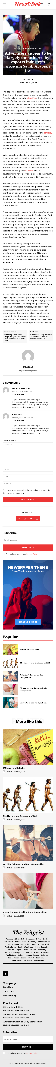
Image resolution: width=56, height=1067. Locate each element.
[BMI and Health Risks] (10, 649)
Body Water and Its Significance (34, 702)
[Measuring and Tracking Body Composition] (10, 689)
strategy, (48, 133)
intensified (31, 98)
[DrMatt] (28, 356)
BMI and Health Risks (29, 649)
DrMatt (30, 79)
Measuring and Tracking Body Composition (25, 912)
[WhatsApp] (37, 518)
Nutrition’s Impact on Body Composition (23, 864)
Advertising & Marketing (28, 48)
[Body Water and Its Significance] (10, 702)
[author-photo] (4, 771)
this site (17, 414)
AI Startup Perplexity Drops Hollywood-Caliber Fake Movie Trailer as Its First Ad (15, 338)
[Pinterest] (31, 518)
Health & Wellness (11, 1010)
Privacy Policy (32, 554)
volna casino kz (21, 388)
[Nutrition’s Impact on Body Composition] (10, 676)
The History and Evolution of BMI (35, 663)
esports (29, 171)
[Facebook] (19, 518)
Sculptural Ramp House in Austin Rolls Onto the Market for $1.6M (41, 337)
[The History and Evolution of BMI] (10, 662)
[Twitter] (25, 518)
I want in (26, 548)
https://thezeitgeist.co (28, 371)
